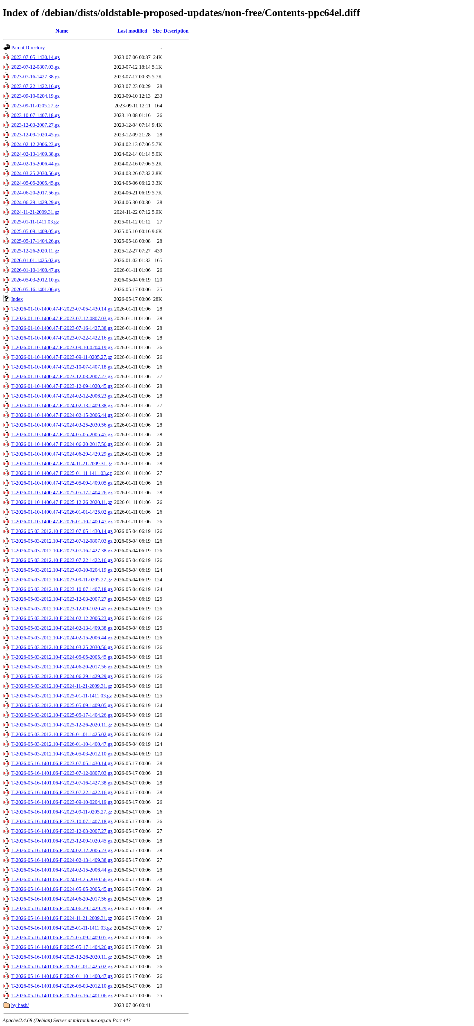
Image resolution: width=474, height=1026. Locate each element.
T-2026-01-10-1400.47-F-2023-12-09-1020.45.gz (62, 386)
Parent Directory (28, 47)
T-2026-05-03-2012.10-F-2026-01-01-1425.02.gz (62, 734)
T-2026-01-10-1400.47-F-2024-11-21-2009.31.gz (61, 463)
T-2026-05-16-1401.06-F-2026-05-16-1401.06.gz (62, 995)
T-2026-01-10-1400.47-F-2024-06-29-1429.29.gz (62, 454)
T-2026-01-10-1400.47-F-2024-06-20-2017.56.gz (62, 444)
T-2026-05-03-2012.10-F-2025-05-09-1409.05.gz (62, 705)
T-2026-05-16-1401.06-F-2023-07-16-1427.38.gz (62, 782)
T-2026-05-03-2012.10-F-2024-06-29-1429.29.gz (62, 676)
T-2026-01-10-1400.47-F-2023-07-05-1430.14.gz (62, 308)
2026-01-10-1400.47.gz (35, 270)
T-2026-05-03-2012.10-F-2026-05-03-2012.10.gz (62, 753)
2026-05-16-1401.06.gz (35, 289)
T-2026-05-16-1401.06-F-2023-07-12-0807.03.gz (62, 773)
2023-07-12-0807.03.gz (35, 67)
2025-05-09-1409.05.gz (35, 231)
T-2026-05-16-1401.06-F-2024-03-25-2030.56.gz (62, 879)
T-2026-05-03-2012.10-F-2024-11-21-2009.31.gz (61, 686)
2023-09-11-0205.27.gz (35, 105)
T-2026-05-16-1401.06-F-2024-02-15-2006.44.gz (62, 870)
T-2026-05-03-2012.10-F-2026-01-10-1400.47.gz (62, 744)
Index (17, 299)
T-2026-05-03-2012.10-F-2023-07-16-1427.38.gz (62, 550)
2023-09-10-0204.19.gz (35, 96)
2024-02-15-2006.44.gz (35, 163)
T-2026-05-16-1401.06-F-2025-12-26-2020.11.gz (61, 957)
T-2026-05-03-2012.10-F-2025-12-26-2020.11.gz (61, 724)
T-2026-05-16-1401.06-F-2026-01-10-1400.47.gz (62, 976)
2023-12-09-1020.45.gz (35, 134)
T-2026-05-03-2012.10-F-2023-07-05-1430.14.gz (62, 531)
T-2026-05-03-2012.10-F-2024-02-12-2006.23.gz (62, 618)
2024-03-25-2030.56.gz (35, 173)
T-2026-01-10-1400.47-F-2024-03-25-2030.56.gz (62, 425)
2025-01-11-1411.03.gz (35, 221)
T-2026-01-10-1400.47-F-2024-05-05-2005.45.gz (62, 434)
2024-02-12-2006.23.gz (35, 144)
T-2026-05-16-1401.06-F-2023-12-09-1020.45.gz (62, 840)
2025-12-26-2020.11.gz (35, 250)
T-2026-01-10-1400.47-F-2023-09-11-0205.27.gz (61, 357)
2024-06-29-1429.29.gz (35, 202)
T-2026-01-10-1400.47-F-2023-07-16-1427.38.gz (62, 328)
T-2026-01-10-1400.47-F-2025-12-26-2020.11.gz (61, 502)
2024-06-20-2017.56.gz (35, 192)
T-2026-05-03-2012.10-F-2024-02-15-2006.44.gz (62, 637)
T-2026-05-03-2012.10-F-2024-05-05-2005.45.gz (62, 657)
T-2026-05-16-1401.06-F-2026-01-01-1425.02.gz (62, 966)
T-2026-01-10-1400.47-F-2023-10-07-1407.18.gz (62, 367)
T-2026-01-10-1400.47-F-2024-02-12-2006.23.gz (62, 396)
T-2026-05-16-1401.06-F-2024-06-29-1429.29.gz (62, 908)
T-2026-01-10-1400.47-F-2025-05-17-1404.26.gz (62, 492)
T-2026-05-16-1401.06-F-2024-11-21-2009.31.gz (61, 918)
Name (61, 31)
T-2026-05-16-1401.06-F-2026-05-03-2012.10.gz (62, 986)
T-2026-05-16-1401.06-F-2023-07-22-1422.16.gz (62, 792)
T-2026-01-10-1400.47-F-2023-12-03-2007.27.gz (62, 376)
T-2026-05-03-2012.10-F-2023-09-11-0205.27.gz (61, 579)
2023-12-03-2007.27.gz (35, 125)
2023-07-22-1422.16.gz (35, 86)
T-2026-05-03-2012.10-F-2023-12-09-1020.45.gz (62, 608)
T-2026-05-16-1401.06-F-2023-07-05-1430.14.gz (62, 763)
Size (157, 31)
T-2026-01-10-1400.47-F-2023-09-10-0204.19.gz (62, 347)
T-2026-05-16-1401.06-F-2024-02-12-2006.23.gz (62, 850)
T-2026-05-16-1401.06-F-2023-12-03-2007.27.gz (62, 831)
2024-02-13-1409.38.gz (35, 154)
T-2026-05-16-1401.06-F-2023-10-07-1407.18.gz (62, 821)
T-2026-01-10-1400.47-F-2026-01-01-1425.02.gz (62, 512)
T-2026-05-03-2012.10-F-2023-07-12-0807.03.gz (62, 541)
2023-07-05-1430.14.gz (35, 57)
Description (176, 31)
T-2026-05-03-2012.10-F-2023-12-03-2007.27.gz (62, 599)
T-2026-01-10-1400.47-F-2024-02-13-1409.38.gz (62, 405)
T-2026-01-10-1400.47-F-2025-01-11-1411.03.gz (61, 473)
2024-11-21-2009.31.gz (35, 212)
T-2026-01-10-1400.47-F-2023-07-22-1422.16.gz (62, 337)
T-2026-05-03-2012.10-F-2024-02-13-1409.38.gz (62, 628)
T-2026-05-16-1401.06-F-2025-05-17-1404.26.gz (62, 947)
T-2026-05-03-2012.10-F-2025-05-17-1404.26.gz (62, 715)
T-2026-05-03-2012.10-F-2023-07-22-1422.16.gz (62, 560)
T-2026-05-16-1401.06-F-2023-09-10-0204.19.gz (62, 802)
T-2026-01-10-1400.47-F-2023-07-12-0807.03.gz (62, 318)
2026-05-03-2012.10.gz (35, 279)
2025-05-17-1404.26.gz (35, 241)
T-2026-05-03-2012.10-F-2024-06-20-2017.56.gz (62, 666)
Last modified (132, 31)
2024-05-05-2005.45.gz (35, 183)
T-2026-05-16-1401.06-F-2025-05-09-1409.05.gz (62, 937)
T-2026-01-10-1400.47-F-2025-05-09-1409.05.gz (62, 483)
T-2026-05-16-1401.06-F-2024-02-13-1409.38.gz (62, 860)
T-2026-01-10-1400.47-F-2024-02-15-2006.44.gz (62, 415)
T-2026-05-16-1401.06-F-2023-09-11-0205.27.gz (61, 811)
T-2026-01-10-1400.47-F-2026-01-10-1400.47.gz (62, 521)
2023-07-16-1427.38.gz (35, 76)
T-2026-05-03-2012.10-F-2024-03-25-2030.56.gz (62, 647)
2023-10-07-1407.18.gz (35, 115)
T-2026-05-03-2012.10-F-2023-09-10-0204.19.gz (62, 570)
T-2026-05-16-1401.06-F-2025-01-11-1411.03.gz (61, 928)
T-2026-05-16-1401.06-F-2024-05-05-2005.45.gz (62, 889)
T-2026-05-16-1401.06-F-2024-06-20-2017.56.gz (62, 899)
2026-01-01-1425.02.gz (35, 260)
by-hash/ (20, 1005)
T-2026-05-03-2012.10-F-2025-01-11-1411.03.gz (61, 695)
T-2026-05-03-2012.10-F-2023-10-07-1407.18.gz (62, 589)
